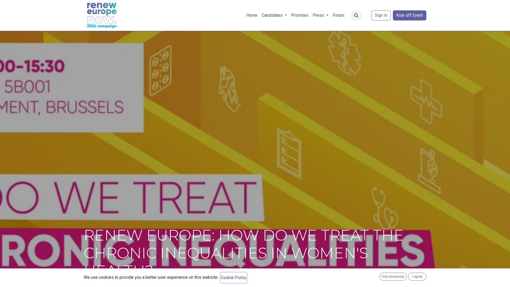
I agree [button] (417, 276)
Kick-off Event (409, 15)
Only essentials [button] (393, 276)
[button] (356, 15)
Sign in (381, 15)
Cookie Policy (233, 277)
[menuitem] (252, 15)
